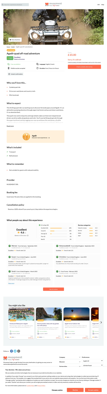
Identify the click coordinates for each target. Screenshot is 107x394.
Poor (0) (43, 236)
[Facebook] (11, 351)
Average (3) (44, 233)
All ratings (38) (45, 225)
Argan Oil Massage (97, 323)
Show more (11, 283)
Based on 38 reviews (19, 59)
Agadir (13, 47)
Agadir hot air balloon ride (72, 323)
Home (8, 47)
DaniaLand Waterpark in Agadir (19, 323)
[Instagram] (18, 351)
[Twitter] (15, 351)
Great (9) (43, 230)
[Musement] (53, 5)
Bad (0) (43, 239)
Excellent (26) (44, 228)
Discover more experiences (40, 137)
